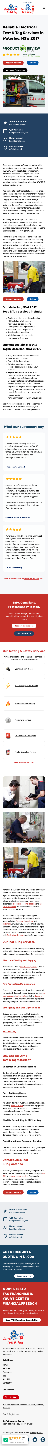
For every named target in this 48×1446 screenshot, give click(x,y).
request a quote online (18, 1176)
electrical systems (28, 967)
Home (5, 1365)
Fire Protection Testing (25, 703)
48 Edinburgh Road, (11, 1405)
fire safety (39, 996)
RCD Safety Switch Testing (26, 686)
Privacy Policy (36, 1433)
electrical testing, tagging (24, 904)
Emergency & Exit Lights (25, 736)
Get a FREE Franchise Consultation (21, 1320)
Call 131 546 (22, 633)
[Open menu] (43, 7)
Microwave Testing (23, 720)
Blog (4, 1376)
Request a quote (13, 63)
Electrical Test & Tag (24, 669)
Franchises (7, 1372)
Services (6, 1368)
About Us (7, 1379)
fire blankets (20, 996)
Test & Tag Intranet (11, 1414)
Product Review (31, 579)
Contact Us (8, 1383)
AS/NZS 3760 (17, 1106)
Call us (33, 63)
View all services (21, 762)
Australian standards (16, 935)
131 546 (12, 1397)
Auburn (30, 921)
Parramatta (21, 921)
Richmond (7, 924)
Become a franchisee (15, 70)
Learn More (22, 1276)
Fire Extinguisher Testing (25, 752)
